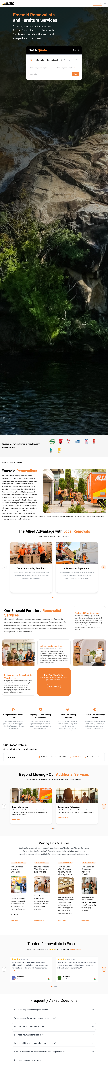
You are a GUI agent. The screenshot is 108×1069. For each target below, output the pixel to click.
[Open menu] (105, 3)
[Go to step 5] (56, 986)
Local (11, 463)
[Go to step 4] (55, 986)
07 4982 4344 (76, 757)
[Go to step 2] (53, 828)
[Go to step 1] (52, 597)
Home (4, 463)
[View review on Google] (49, 979)
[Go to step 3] (54, 986)
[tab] (30, 60)
